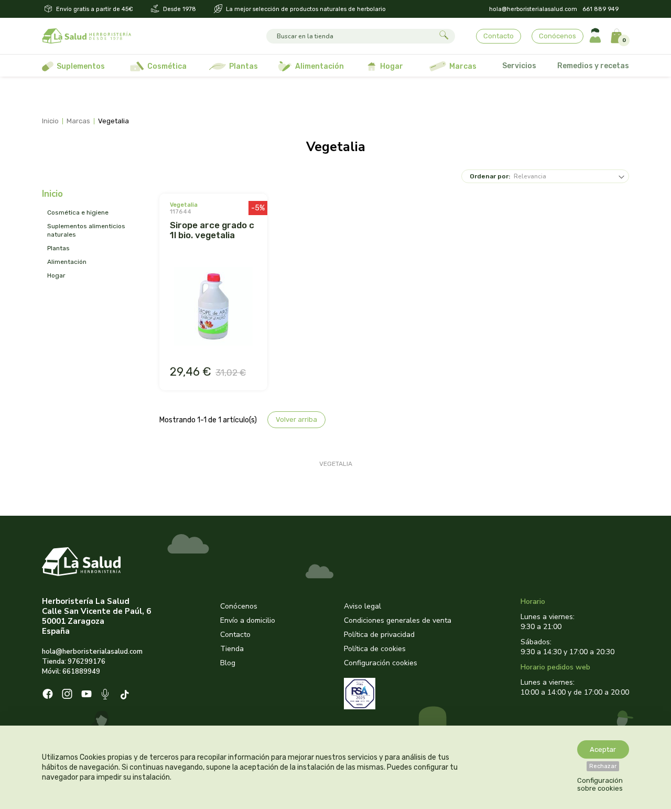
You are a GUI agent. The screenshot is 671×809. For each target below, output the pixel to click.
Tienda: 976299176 (73, 661)
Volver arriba (296, 419)
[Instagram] (67, 695)
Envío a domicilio (247, 620)
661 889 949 (600, 9)
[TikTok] (126, 695)
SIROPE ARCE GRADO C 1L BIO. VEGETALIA (212, 230)
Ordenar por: (490, 176)
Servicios (519, 65)
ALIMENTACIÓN (66, 261)
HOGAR (56, 275)
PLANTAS (58, 248)
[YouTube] (86, 695)
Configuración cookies (380, 662)
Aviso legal (362, 606)
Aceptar (603, 749)
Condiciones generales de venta (397, 620)
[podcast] (106, 695)
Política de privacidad (379, 635)
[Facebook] (47, 695)
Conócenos (557, 36)
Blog (227, 663)
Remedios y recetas (593, 65)
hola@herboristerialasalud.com (533, 9)
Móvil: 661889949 (71, 671)
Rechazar (602, 766)
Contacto (498, 36)
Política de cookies (375, 649)
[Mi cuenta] (595, 36)
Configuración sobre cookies (600, 784)
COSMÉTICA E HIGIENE (78, 212)
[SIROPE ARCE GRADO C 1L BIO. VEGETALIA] (213, 307)
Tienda (232, 649)
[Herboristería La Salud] (86, 36)
